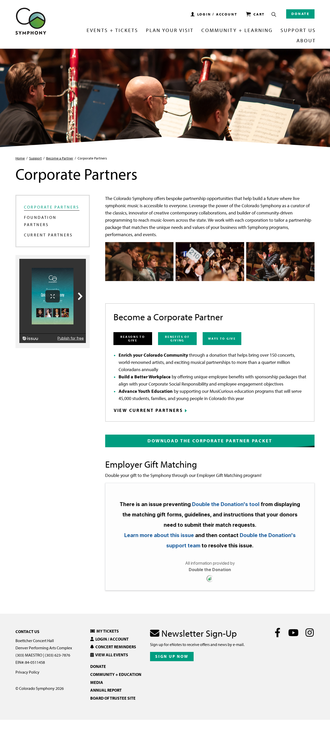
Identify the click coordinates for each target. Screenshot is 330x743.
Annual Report (106, 690)
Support (35, 158)
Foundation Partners (40, 221)
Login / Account (111, 639)
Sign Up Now (171, 656)
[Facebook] (278, 632)
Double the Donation (210, 569)
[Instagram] (309, 632)
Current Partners (48, 234)
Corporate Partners (51, 207)
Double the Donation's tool (225, 504)
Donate (300, 13)
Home (20, 158)
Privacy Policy (27, 672)
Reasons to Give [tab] (132, 338)
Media (96, 682)
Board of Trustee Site (113, 698)
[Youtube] (293, 632)
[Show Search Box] (274, 14)
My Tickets (107, 631)
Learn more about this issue (159, 535)
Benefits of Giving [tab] (177, 338)
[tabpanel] (209, 382)
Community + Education (115, 674)
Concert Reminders (115, 646)
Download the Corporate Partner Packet (209, 441)
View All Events (111, 654)
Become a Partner (59, 158)
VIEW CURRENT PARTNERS (148, 410)
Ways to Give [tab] (222, 338)
